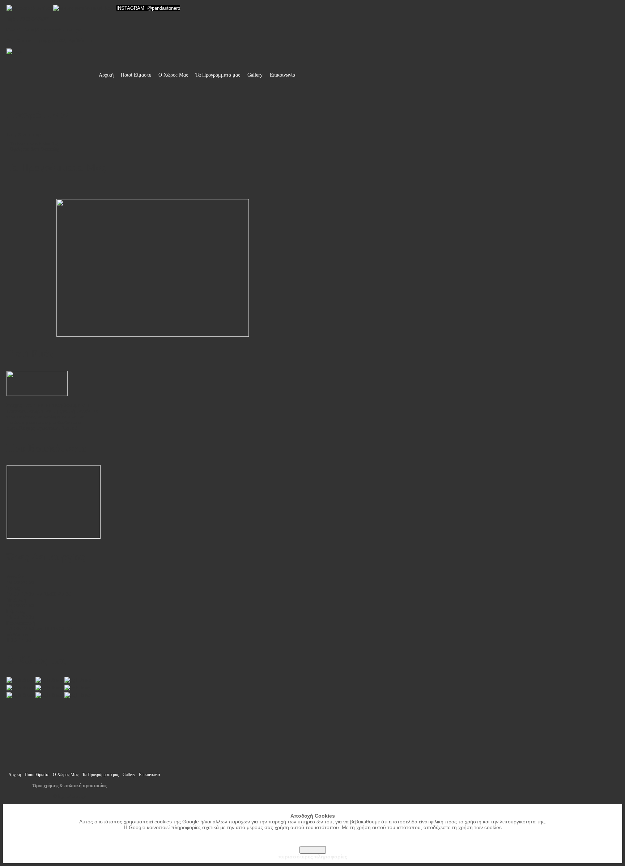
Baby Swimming (24, 134)
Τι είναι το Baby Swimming (34, 143)
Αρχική (106, 75)
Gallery (255, 75)
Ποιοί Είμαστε (136, 75)
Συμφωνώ (312, 850)
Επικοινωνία (282, 75)
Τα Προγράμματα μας (217, 75)
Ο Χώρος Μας (173, 75)
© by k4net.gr (69, 796)
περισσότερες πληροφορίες (312, 856)
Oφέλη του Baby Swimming (34, 149)
